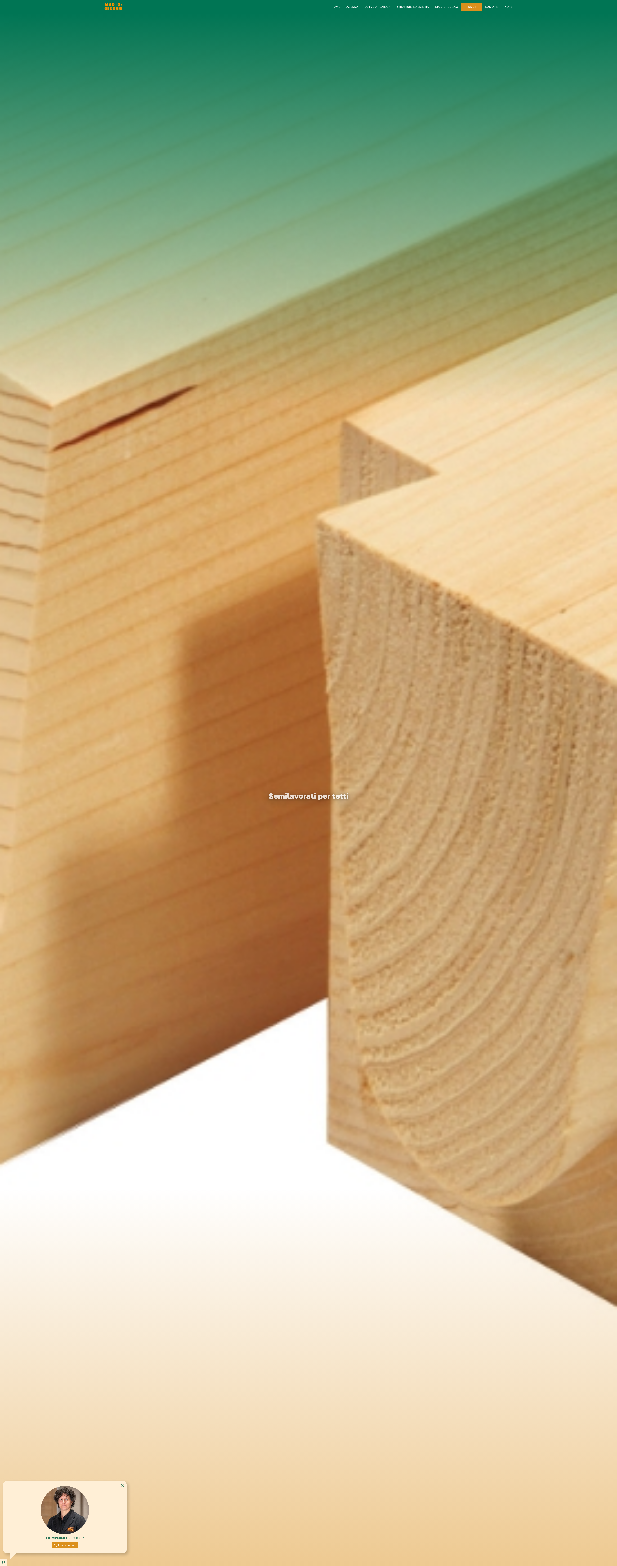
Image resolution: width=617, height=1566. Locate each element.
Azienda (352, 7)
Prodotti (472, 7)
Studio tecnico (446, 7)
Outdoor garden (378, 7)
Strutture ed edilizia (413, 7)
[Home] (113, 7)
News (508, 7)
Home (336, 7)
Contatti (491, 7)
